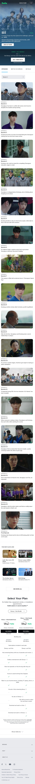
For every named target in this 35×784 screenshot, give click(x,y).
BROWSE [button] (4, 744)
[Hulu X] (7, 764)
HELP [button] (3, 750)
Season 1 (5, 77)
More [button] (5, 37)
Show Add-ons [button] (16, 731)
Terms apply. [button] (29, 719)
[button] (5, 69)
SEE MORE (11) (17, 589)
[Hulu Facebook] (3, 764)
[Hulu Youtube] (11, 764)
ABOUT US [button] (5, 757)
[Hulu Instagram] (14, 764)
